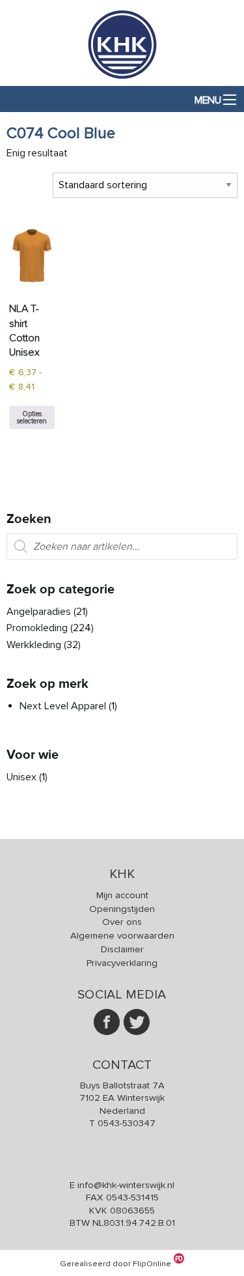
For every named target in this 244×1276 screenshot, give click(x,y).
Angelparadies (39, 611)
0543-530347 (127, 1123)
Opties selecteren (32, 417)
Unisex (21, 777)
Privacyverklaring (122, 963)
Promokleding (37, 627)
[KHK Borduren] (122, 78)
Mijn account (122, 895)
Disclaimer (122, 949)
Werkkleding (34, 644)
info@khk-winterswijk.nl (125, 1185)
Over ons (122, 922)
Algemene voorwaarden (122, 935)
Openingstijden (122, 908)
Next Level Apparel (63, 706)
